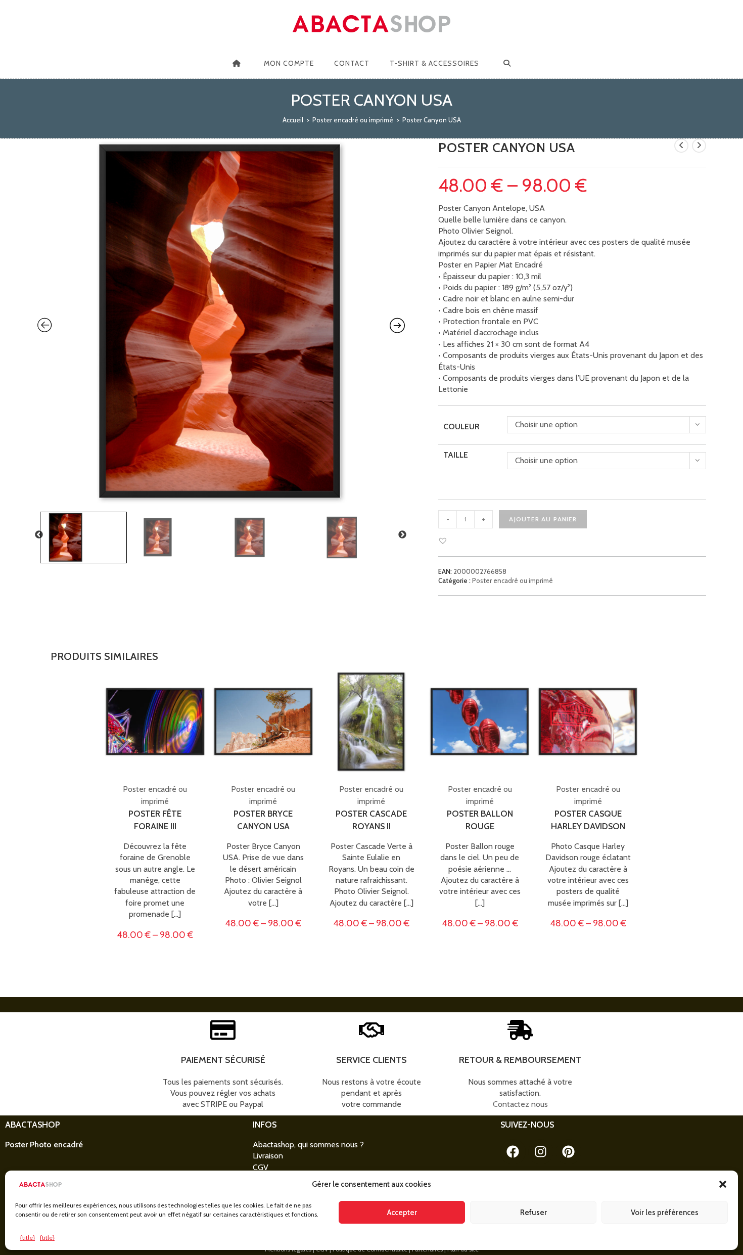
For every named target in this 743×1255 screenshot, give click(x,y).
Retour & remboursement (520, 1059)
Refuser (533, 1212)
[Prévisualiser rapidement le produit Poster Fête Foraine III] (201, 689)
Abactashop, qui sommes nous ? (308, 1144)
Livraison (268, 1155)
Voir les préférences (665, 1212)
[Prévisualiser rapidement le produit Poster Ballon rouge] (526, 689)
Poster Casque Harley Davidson (588, 820)
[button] (723, 1184)
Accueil (293, 120)
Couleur (461, 426)
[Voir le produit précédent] (681, 146)
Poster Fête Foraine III (154, 820)
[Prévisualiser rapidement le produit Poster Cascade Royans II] (417, 689)
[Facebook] (513, 1151)
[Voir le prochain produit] (699, 146)
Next (402, 535)
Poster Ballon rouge (480, 820)
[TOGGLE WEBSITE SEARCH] (507, 63)
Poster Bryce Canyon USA (263, 820)
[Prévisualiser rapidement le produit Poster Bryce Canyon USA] (309, 689)
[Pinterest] (568, 1151)
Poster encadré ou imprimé (352, 120)
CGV (260, 1167)
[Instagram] (540, 1151)
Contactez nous (520, 1104)
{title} (27, 1237)
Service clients (371, 1059)
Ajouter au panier (542, 519)
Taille (455, 455)
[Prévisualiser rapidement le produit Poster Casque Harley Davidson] (634, 689)
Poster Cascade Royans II (371, 820)
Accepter (402, 1212)
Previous (39, 535)
